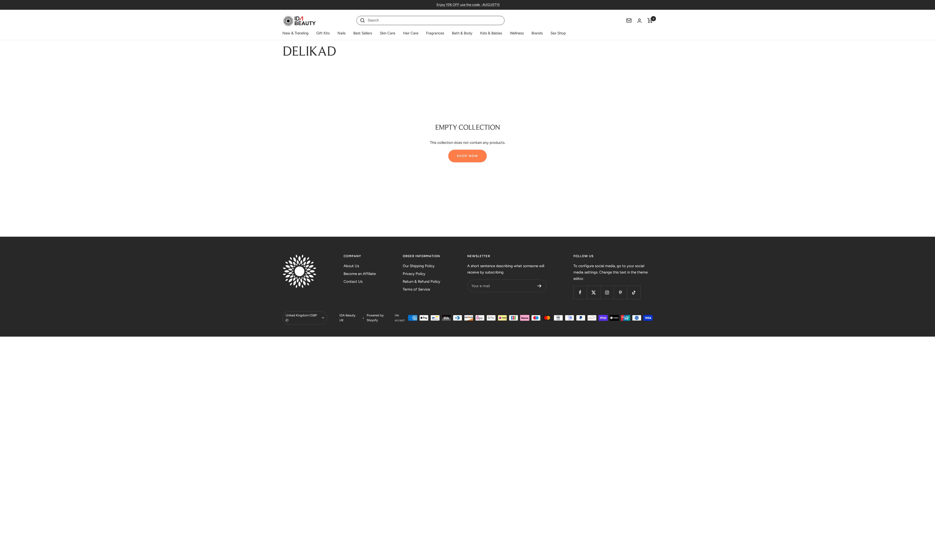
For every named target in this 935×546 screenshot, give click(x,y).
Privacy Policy (414, 274)
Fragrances (435, 33)
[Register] (539, 286)
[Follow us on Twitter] (593, 292)
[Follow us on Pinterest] (620, 292)
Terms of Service (416, 289)
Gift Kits (323, 33)
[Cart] (650, 20)
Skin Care (387, 33)
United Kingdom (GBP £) (301, 317)
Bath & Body (462, 33)
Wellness (517, 33)
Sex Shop (558, 33)
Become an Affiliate (360, 274)
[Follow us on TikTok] (633, 292)
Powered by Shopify (375, 317)
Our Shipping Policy (419, 266)
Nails (341, 33)
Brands (537, 33)
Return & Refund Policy (421, 281)
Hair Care (410, 33)
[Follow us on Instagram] (607, 292)
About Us (351, 266)
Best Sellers (362, 33)
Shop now (467, 156)
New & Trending (295, 33)
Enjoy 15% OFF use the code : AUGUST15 (468, 5)
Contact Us (353, 281)
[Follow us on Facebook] (580, 292)
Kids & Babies (491, 33)
